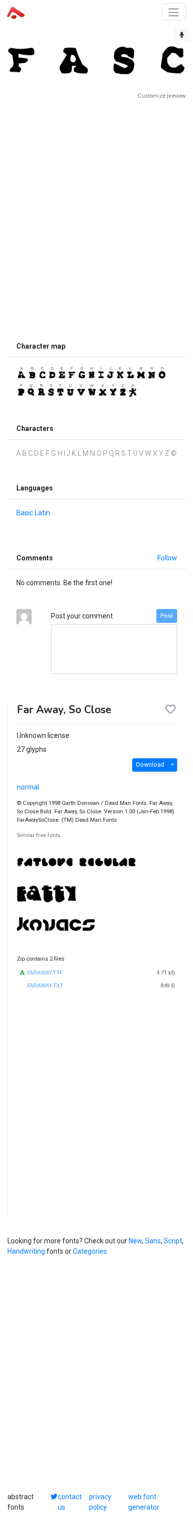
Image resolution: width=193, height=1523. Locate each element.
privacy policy (100, 1502)
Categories (90, 1251)
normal (28, 787)
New (135, 1241)
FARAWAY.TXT (45, 985)
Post (166, 615)
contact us (70, 1502)
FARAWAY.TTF (45, 973)
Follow (167, 558)
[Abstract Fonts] (16, 11)
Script (173, 1241)
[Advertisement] (96, 218)
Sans (153, 1241)
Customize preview (162, 96)
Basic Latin (33, 513)
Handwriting (26, 1251)
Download (150, 764)
